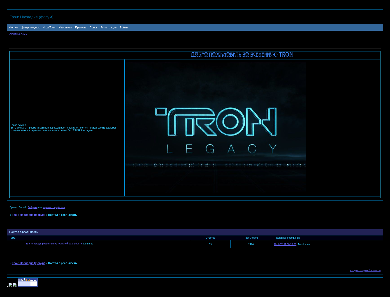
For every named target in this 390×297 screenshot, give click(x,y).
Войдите (32, 207)
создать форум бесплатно (365, 270)
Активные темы (18, 33)
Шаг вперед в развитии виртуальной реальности (54, 243)
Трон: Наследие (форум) (28, 214)
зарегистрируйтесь (54, 207)
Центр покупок (30, 27)
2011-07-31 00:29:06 (285, 244)
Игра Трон (49, 27)
